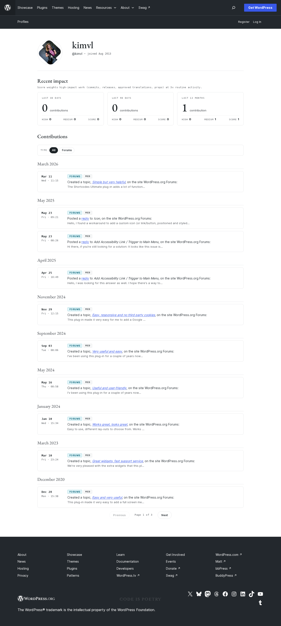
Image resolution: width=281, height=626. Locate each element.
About (22, 554)
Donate (173, 568)
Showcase (74, 554)
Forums (67, 150)
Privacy (23, 575)
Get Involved (175, 554)
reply (85, 218)
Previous (119, 515)
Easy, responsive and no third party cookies (123, 315)
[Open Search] (233, 7)
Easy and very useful (107, 497)
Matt (221, 561)
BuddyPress (226, 575)
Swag (172, 575)
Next (164, 515)
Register (244, 21)
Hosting (23, 568)
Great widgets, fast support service (117, 461)
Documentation (128, 561)
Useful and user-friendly (109, 388)
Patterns (73, 575)
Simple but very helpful (108, 182)
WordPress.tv (128, 575)
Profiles (23, 21)
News (22, 561)
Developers (125, 568)
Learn (121, 554)
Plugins (72, 568)
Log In (257, 21)
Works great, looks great (109, 424)
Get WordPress (260, 7)
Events (171, 561)
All (53, 150)
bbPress (223, 568)
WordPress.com (229, 554)
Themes (73, 561)
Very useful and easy (107, 351)
